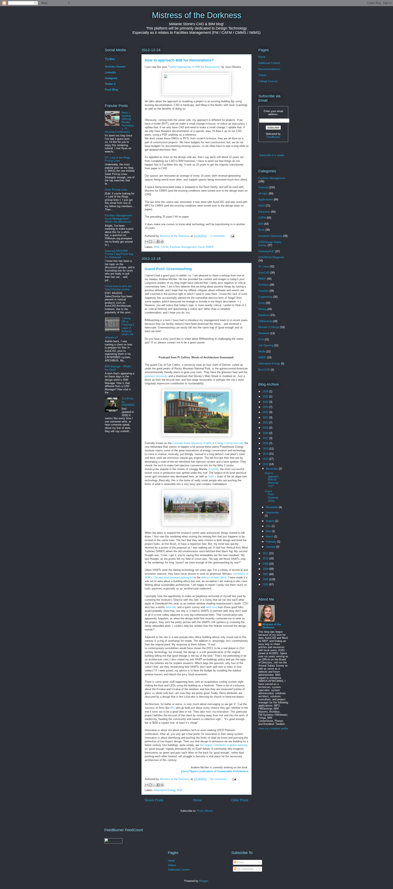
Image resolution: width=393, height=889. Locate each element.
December (272, 468)
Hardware (263, 333)
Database (264, 315)
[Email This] (147, 242)
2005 (266, 584)
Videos (262, 75)
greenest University (156, 376)
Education (264, 211)
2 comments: (218, 235)
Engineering (265, 296)
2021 (266, 417)
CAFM (164, 247)
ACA (261, 339)
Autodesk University (270, 235)
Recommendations (269, 69)
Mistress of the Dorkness (196, 15)
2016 (266, 443)
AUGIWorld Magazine (271, 257)
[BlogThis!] (150, 242)
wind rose (211, 607)
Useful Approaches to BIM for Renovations (194, 66)
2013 (266, 458)
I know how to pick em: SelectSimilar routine (118, 288)
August (270, 520)
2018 (266, 433)
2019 (266, 427)
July (269, 526)
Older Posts (239, 800)
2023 (266, 407)
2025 (266, 396)
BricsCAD (264, 369)
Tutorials (263, 290)
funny (261, 302)
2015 (266, 448)
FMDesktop (265, 321)
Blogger (203, 880)
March (270, 536)
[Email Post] (231, 235)
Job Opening (265, 345)
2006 (266, 579)
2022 (266, 412)
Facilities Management (183, 247)
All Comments (245, 868)
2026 (266, 391)
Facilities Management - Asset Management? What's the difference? (119, 218)
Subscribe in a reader (271, 155)
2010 (266, 558)
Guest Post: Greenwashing (168, 269)
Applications (265, 199)
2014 (266, 453)
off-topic (263, 193)
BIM (156, 247)
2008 (266, 568)
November (272, 507)
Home (197, 800)
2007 (266, 574)
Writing (262, 309)
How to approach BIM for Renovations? (179, 60)
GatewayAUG (266, 251)
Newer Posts (154, 800)
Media (261, 351)
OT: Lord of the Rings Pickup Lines (117, 159)
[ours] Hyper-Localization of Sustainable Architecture (214, 771)
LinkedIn (110, 72)
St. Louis (263, 266)
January (271, 546)
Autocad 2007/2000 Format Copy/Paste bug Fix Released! (119, 254)
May (269, 531)
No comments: (219, 779)
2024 (266, 401)
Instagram (111, 78)
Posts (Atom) (205, 810)
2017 (266, 438)
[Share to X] (154, 242)
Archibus (263, 284)
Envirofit (213, 469)
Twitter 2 (110, 83)
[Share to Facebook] (158, 242)
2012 (266, 464)
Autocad (263, 187)
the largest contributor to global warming (223, 745)
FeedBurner (273, 137)
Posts (240, 862)
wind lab (171, 607)
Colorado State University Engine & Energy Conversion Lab (207, 443)
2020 (266, 422)
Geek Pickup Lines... (117, 189)
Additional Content (269, 63)
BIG (172, 707)
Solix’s (212, 476)
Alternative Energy (165, 790)
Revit (201, 247)
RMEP (210, 247)
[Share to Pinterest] (162, 242)
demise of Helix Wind (213, 577)
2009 (266, 563)
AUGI (261, 205)
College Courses (268, 81)
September (272, 512)
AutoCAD (263, 272)
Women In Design (268, 327)
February (271, 541)
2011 (266, 553)
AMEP (262, 357)
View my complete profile (273, 728)
